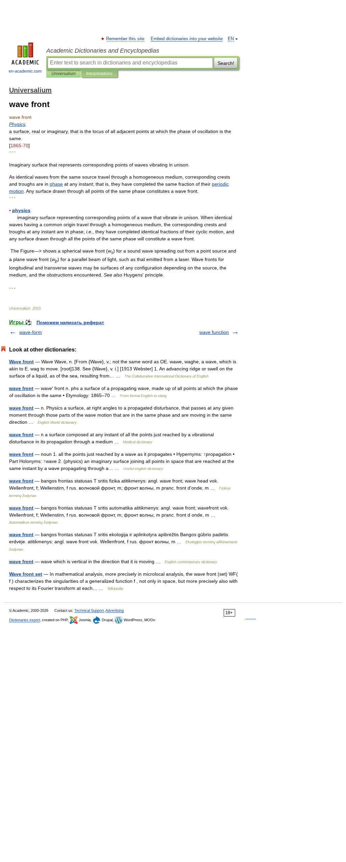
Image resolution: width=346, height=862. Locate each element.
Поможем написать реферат (70, 322)
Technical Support (89, 610)
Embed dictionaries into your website (187, 38)
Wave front (21, 361)
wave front (21, 388)
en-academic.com (25, 71)
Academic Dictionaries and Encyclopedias (102, 50)
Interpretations (99, 73)
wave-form (30, 332)
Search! (226, 63)
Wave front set (25, 574)
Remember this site (125, 38)
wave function (214, 332)
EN (231, 38)
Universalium (63, 73)
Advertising (114, 610)
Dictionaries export (24, 620)
